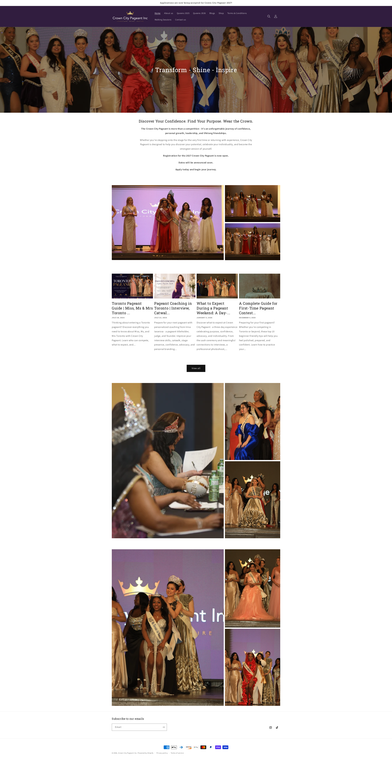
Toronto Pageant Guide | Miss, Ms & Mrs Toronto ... (132, 308)
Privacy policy (162, 753)
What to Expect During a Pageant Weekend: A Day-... (213, 308)
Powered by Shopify (145, 753)
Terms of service (177, 753)
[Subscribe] (163, 727)
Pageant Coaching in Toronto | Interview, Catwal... (173, 308)
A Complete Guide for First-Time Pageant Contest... (258, 308)
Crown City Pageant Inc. (127, 753)
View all (196, 368)
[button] (269, 16)
